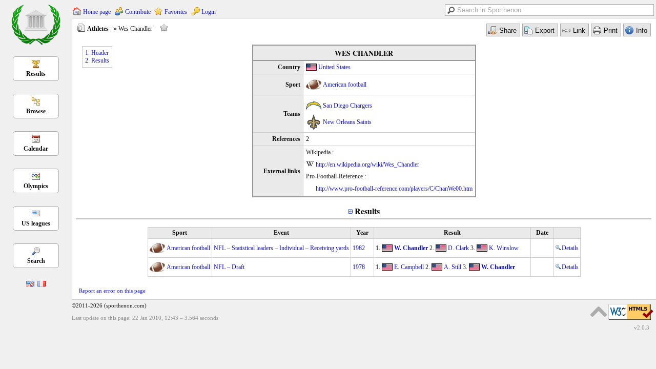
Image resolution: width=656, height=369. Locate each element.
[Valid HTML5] (630, 320)
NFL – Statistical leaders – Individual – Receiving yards (281, 248)
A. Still (452, 267)
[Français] (41, 284)
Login (208, 11)
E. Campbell (409, 267)
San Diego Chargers (347, 105)
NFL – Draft (229, 267)
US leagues (36, 223)
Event (281, 232)
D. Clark (458, 248)
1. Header (97, 52)
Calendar (36, 148)
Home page (97, 11)
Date (542, 232)
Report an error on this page (112, 291)
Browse (36, 111)
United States (334, 67)
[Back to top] (598, 311)
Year (362, 232)
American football (344, 84)
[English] (30, 284)
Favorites (176, 11)
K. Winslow (504, 248)
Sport (179, 232)
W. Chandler (411, 248)
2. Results (97, 60)
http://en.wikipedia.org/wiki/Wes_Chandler (367, 164)
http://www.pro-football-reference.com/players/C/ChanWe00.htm (394, 188)
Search (36, 260)
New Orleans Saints (347, 122)
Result (452, 232)
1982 (359, 248)
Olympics (36, 186)
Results (36, 73)
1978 (359, 267)
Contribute (138, 11)
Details (570, 248)
